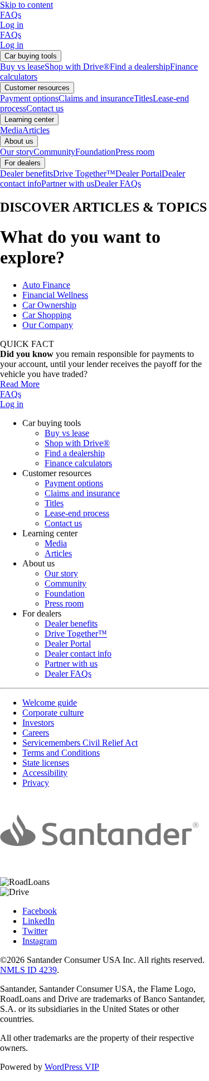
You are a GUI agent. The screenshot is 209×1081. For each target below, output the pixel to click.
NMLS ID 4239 (28, 970)
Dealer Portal (138, 173)
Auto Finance (46, 285)
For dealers (22, 163)
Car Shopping (46, 315)
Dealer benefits (26, 173)
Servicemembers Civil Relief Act (80, 742)
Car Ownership (49, 305)
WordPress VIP (72, 1067)
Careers (35, 732)
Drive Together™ (84, 173)
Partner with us (67, 183)
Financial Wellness (55, 295)
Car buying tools (30, 56)
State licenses (45, 762)
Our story (16, 151)
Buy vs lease (22, 66)
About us (18, 141)
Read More (20, 384)
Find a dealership (140, 66)
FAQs (10, 14)
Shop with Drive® (77, 66)
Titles (143, 98)
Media (11, 130)
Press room (134, 151)
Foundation (95, 151)
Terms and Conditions (61, 752)
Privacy (35, 782)
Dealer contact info (78, 653)
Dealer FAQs (117, 183)
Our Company (47, 325)
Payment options (29, 98)
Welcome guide (49, 702)
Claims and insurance (96, 98)
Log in (11, 25)
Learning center (29, 119)
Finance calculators (78, 463)
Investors (38, 722)
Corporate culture (53, 712)
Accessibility (44, 772)
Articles (36, 130)
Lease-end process (77, 513)
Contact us (45, 108)
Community (54, 151)
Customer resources (37, 88)
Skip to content (26, 4)
